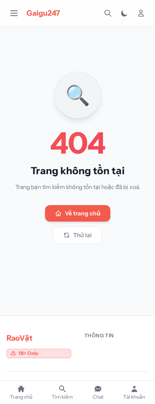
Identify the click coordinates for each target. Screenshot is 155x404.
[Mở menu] (14, 13)
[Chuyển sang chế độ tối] (124, 13)
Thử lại (82, 235)
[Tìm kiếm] (107, 13)
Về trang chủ (82, 213)
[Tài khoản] (141, 13)
